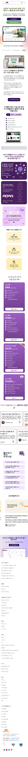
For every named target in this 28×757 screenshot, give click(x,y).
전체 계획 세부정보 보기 (12, 299)
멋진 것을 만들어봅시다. (14, 545)
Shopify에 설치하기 (14, 22)
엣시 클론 (3, 716)
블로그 (2, 637)
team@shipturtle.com (14, 740)
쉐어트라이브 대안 (5, 600)
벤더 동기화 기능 (4, 671)
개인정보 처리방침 (5, 586)
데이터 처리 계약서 (5, 591)
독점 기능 (15, 212)
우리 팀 (2, 679)
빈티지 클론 (3, 714)
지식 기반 (3, 639)
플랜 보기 (14, 398)
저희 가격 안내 (4, 692)
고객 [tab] (8, 114)
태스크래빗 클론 (4, 719)
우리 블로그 (3, 685)
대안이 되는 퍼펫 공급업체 (6, 607)
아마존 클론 (3, 708)
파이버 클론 (3, 724)
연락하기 (3, 626)
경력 (2, 700)
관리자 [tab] (12, 114)
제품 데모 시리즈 (4, 668)
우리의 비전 (3, 682)
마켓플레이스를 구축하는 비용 (7, 575)
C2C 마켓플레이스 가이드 (6, 655)
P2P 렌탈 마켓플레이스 (6, 573)
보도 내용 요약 (4, 698)
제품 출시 (3, 647)
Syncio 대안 (3, 605)
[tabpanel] (14, 130)
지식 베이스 (3, 629)
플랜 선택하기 (14, 309)
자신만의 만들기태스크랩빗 (14, 99)
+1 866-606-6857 (14, 738)
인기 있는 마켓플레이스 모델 (7, 658)
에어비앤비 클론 (4, 711)
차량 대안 (3, 615)
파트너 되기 (3, 623)
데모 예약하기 (14, 19)
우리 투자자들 (4, 687)
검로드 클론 (3, 721)
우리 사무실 (3, 690)
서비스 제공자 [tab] (18, 114)
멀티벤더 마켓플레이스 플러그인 (8, 645)
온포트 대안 (3, 610)
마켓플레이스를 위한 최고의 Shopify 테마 (9, 650)
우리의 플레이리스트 (5, 666)
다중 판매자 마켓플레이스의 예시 (8, 653)
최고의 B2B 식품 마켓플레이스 (7, 567)
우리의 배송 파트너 (5, 695)
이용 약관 (3, 589)
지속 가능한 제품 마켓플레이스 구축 (8, 565)
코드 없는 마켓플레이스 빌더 (7, 578)
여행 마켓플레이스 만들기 (6, 570)
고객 (2, 642)
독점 (22, 376)
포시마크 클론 (4, 727)
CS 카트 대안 (4, 602)
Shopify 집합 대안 (5, 613)
